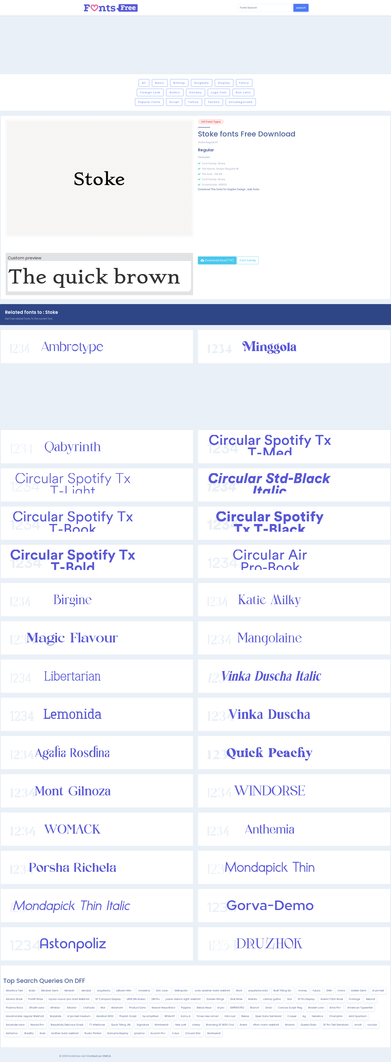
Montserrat (214, 1033)
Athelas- (55, 1007)
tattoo (193, 102)
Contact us (94, 1056)
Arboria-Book (14, 999)
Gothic (174, 92)
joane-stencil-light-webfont (183, 999)
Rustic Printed (93, 1033)
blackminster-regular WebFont (25, 1016)
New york (180, 1024)
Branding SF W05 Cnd (220, 1024)
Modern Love (316, 1007)
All (144, 83)
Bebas (245, 1016)
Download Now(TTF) (219, 260)
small (357, 1024)
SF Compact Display (108, 999)
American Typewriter (360, 1007)
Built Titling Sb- (282, 990)
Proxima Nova (14, 1007)
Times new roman (207, 1016)
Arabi (32, 990)
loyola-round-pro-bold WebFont (69, 999)
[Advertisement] (195, 45)
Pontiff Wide (35, 999)
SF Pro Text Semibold (335, 1024)
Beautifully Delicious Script (67, 1024)
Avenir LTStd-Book (332, 999)
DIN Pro (156, 999)
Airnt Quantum (358, 1016)
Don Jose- (162, 990)
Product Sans (137, 1007)
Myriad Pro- (38, 1024)
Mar (103, 1007)
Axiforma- (12, 1033)
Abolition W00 (104, 1016)
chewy (196, 1024)
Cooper (292, 1016)
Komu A (185, 1016)
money (302, 990)
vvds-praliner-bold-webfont (212, 990)
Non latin (243, 92)
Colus (175, 1033)
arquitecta (103, 990)
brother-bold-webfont (65, 1033)
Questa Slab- (309, 1024)
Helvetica (317, 1016)
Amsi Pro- (335, 1007)
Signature (143, 1024)
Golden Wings (215, 999)
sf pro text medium (78, 1016)
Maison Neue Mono (163, 1007)
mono (341, 990)
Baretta (29, 1033)
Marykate (55, 1016)
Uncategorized (241, 102)
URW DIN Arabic (136, 999)
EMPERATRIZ (237, 1007)
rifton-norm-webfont (266, 1024)
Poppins (186, 1007)
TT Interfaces (97, 1024)
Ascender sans (15, 1024)
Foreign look (150, 92)
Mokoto (252, 999)
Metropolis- (182, 990)
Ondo (268, 1007)
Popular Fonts (149, 102)
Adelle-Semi (358, 990)
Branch (254, 1007)
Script (174, 102)
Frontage (354, 999)
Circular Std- (193, 1033)
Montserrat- (162, 1024)
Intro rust (230, 1016)
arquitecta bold (258, 990)
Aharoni (290, 1024)
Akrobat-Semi (49, 990)
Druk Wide (236, 999)
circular (372, 1024)
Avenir (243, 1024)
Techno (214, 102)
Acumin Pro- (158, 1033)
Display (224, 83)
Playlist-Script (127, 1016)
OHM (329, 990)
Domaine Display (117, 1033)
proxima (139, 1033)
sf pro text (378, 990)
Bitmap (179, 83)
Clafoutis (89, 1007)
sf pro (220, 1007)
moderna (144, 990)
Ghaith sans (36, 1007)
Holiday (195, 92)
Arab (42, 1033)
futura (316, 990)
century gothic (272, 999)
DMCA (107, 1056)
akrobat (86, 990)
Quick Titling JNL (121, 1024)
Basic (159, 83)
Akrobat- (69, 990)
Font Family (248, 260)
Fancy (244, 83)
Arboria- (72, 1007)
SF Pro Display (306, 999)
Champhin (336, 1016)
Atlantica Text (14, 990)
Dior (289, 999)
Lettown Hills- (124, 990)
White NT (169, 1016)
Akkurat (370, 999)
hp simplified (150, 1016)
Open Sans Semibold (268, 1016)
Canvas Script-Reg (290, 1007)
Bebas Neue (204, 1007)
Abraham (117, 1007)
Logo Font (219, 92)
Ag (304, 1016)
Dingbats (201, 83)
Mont (239, 990)
